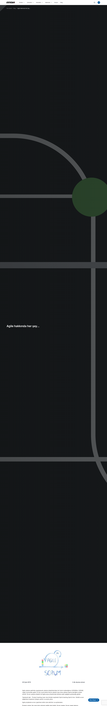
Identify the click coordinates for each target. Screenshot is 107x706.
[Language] (98, 2)
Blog (61, 2)
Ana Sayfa (9, 8)
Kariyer (56, 2)
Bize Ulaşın (92, 700)
